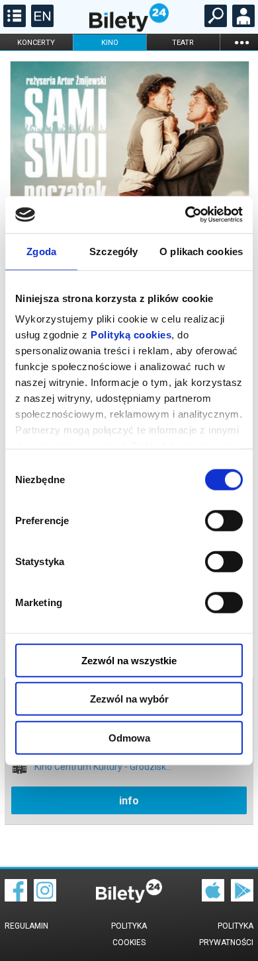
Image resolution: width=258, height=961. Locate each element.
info (129, 800)
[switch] (224, 520)
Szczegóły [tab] (113, 250)
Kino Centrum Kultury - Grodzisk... (103, 767)
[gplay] (242, 898)
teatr (183, 42)
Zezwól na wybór (129, 699)
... (241, 42)
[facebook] (16, 898)
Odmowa (129, 737)
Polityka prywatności (226, 934)
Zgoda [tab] (41, 250)
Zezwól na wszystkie (129, 660)
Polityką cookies (131, 334)
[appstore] (213, 898)
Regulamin (26, 926)
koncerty (36, 42)
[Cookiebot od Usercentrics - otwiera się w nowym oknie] (185, 214)
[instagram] (45, 898)
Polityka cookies (129, 934)
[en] (41, 24)
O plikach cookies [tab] (201, 250)
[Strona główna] (129, 28)
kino (109, 42)
